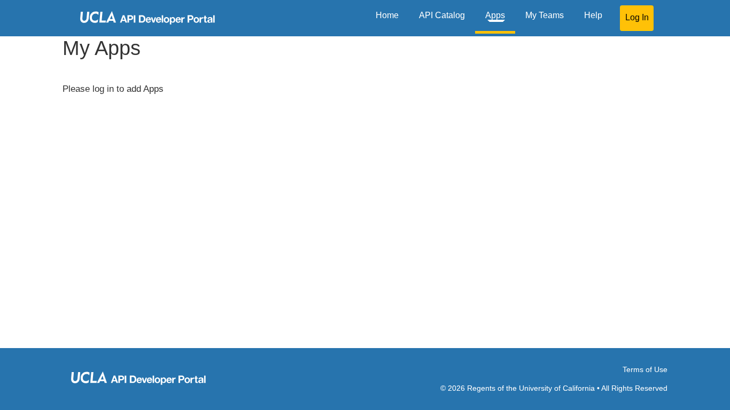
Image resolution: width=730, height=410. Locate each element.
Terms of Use (645, 369)
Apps (495, 15)
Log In (637, 17)
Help (593, 15)
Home (387, 15)
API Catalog (442, 15)
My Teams (544, 15)
